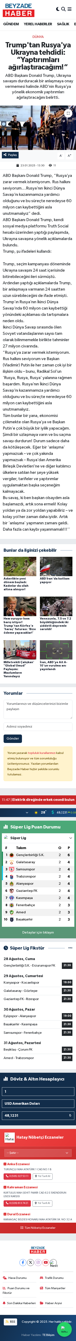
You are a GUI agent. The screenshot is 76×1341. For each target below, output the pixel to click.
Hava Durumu (17, 1278)
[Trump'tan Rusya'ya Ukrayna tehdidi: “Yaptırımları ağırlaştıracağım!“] (38, 128)
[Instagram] (38, 1262)
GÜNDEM (11, 24)
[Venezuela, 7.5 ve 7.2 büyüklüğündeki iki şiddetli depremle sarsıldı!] (56, 606)
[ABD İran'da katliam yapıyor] (56, 566)
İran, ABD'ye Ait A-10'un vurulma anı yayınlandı (53, 666)
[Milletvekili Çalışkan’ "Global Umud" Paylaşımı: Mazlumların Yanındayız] (20, 650)
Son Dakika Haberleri (21, 1303)
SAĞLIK (63, 24)
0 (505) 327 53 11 (18, 1176)
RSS (12, 1321)
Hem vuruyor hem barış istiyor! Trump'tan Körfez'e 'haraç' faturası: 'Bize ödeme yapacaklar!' (20, 625)
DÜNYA (38, 37)
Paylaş (12, 154)
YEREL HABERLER (38, 24)
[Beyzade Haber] (18, 9)
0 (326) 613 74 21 (18, 1203)
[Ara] (63, 9)
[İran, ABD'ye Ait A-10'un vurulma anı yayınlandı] (56, 650)
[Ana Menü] (70, 9)
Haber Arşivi (53, 1303)
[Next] (53, 1262)
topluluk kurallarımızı (42, 753)
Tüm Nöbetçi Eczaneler (39, 1227)
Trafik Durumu (54, 1278)
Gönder (13, 738)
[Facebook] (22, 1262)
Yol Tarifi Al (44, 1176)
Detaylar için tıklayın (38, 932)
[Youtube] (45, 1262)
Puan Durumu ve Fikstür (16, 1290)
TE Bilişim (48, 1335)
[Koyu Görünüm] (58, 9)
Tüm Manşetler (55, 1288)
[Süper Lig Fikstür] (70, 948)
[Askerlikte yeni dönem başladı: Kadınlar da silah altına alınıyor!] (20, 566)
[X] (30, 1262)
